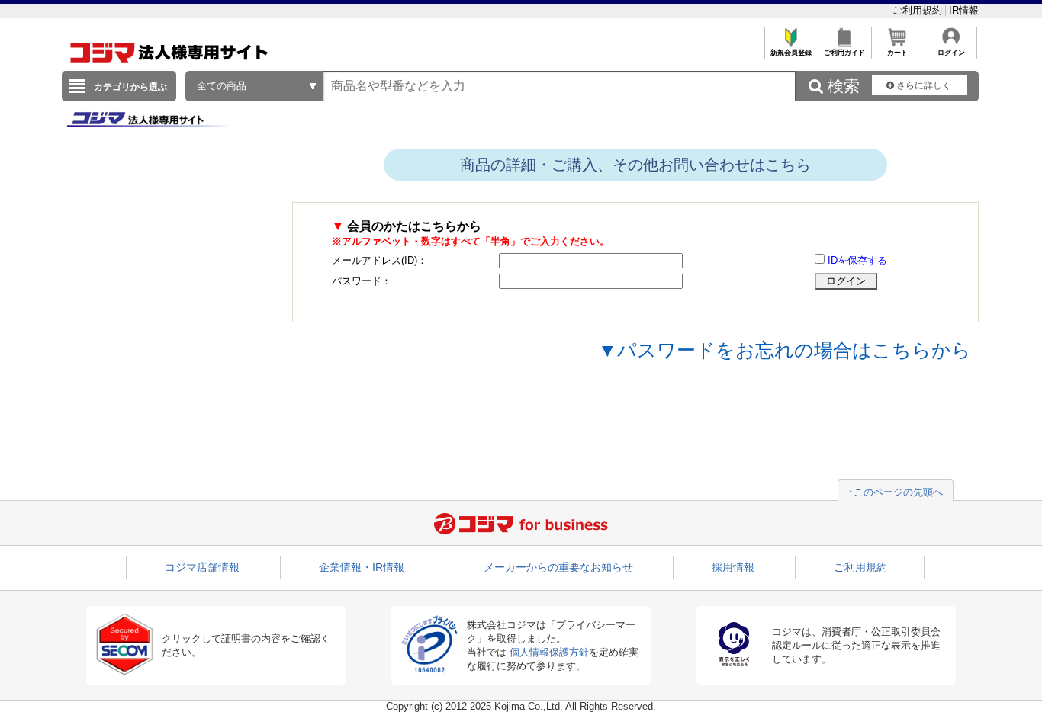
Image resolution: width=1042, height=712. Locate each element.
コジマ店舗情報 (202, 567)
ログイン (951, 52)
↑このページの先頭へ (895, 492)
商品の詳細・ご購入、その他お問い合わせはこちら (635, 164)
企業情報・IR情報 (361, 567)
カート (897, 52)
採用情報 (733, 567)
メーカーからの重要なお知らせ (558, 567)
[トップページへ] (169, 67)
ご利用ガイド (844, 52)
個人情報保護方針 (549, 652)
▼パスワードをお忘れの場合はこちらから (784, 350)
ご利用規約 (918, 10)
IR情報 (964, 10)
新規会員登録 (791, 52)
